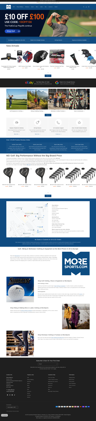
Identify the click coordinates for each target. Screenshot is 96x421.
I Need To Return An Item (53, 379)
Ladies (28, 387)
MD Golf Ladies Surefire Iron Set (73, 184)
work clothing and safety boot (57, 337)
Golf (28, 377)
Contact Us (50, 385)
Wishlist (28, 397)
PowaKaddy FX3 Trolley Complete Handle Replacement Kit (8, 67)
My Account (50, 383)
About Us (50, 387)
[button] (14, 7)
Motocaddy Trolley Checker (53, 391)
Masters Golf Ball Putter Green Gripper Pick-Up (72, 67)
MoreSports (17, 255)
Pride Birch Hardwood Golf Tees (57, 66)
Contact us (58, 134)
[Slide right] (50, 73)
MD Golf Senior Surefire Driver (40, 184)
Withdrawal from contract (53, 381)
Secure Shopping (72, 383)
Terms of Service (72, 385)
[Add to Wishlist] (15, 50)
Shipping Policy (72, 377)
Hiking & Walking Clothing (37, 111)
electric (80, 294)
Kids (28, 389)
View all (48, 75)
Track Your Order (51, 377)
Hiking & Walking (30, 379)
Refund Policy (71, 379)
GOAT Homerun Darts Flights (25, 66)
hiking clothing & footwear (26, 310)
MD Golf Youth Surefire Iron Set (57, 184)
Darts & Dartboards (78, 111)
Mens (28, 385)
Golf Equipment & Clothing (16, 111)
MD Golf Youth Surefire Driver (8, 184)
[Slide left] (45, 73)
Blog (49, 389)
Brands (28, 393)
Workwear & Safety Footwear (58, 111)
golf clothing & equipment (60, 285)
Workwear (29, 381)
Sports (28, 383)
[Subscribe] (57, 364)
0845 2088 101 (11, 389)
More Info (16, 134)
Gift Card (29, 395)
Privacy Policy (71, 381)
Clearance (29, 391)
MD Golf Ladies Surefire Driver (24, 184)
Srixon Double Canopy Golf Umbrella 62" (41, 67)
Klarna (70, 387)
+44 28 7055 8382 (10, 391)
